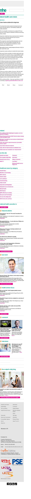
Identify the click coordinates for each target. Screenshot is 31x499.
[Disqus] (12, 108)
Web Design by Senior (5, 478)
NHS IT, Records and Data (6, 198)
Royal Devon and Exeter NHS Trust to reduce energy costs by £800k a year (12, 137)
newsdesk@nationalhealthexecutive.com (13, 446)
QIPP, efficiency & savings (6, 192)
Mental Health (3, 188)
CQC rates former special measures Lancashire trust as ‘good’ (11, 143)
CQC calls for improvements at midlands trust (10, 147)
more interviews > (5, 356)
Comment (20, 85)
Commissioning (3, 180)
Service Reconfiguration (5, 196)
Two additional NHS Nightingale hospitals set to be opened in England (11, 134)
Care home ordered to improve (7, 145)
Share (14, 85)
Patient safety (3, 176)
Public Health (3, 182)
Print (3, 85)
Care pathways (3, 178)
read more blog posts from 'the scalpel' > (10, 397)
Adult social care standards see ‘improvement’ (10, 149)
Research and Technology (6, 194)
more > (15, 281)
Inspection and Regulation (6, 184)
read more (2, 218)
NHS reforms (3, 174)
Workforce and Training (5, 172)
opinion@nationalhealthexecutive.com (14, 80)
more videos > (4, 207)
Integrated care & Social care (6, 186)
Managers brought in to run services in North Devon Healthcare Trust (11, 140)
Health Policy (3, 170)
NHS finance (3, 190)
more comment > (5, 337)
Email (8, 85)
